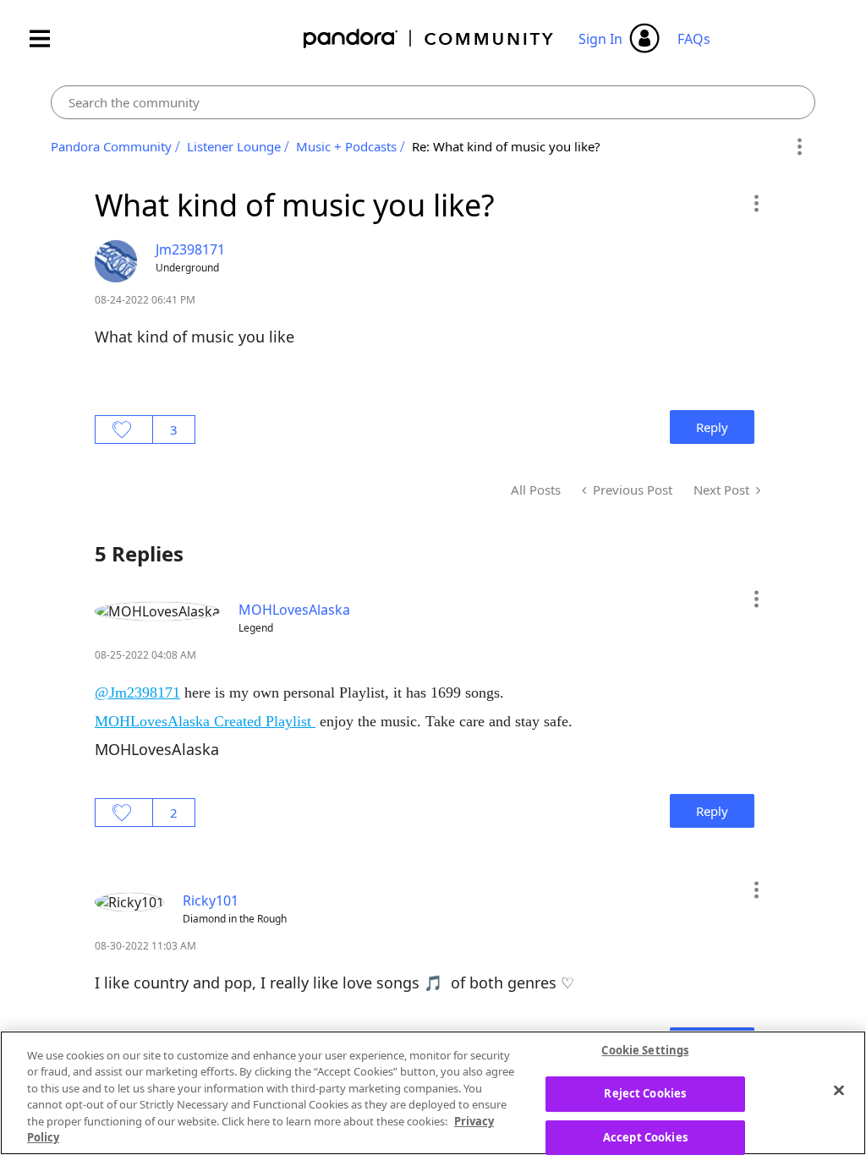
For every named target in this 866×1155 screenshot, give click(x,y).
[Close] (839, 1090)
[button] (755, 203)
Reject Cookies (645, 1093)
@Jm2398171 (137, 692)
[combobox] (432, 102)
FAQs (693, 39)
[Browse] (48, 38)
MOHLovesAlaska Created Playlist (205, 721)
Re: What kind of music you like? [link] (506, 146)
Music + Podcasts (346, 146)
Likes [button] (124, 429)
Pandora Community (429, 38)
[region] (433, 1093)
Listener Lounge (234, 146)
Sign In (600, 39)
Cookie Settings (644, 1051)
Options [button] (799, 147)
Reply (712, 427)
